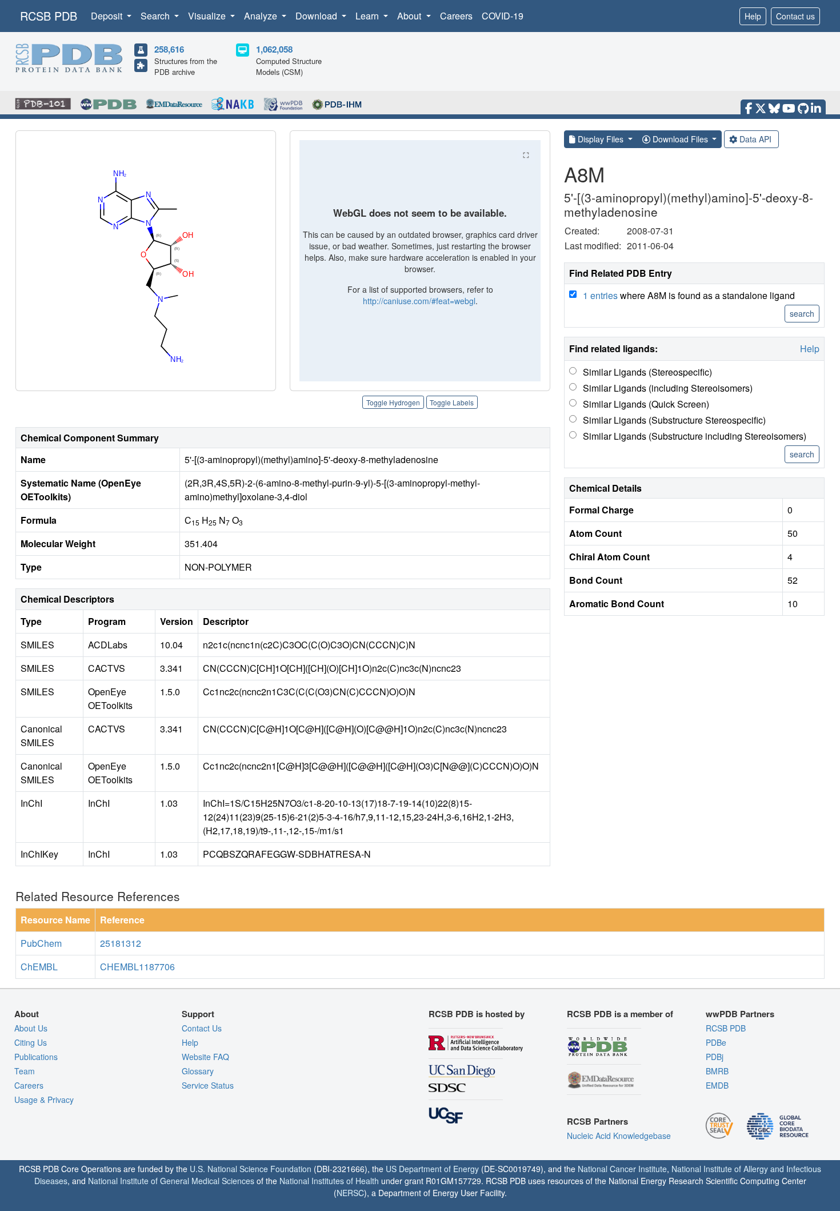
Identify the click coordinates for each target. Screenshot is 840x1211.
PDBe (716, 1042)
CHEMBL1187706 (137, 966)
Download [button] (317, 15)
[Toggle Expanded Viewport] (526, 155)
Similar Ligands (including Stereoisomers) (668, 388)
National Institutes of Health (329, 1180)
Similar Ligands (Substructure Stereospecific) (674, 420)
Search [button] (156, 15)
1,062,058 (274, 49)
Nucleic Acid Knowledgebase (619, 1135)
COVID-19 (502, 15)
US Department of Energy (432, 1168)
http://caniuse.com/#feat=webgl (419, 300)
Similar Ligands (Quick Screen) (646, 404)
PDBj (714, 1056)
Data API (755, 139)
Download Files (680, 139)
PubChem (41, 943)
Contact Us (202, 1028)
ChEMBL (39, 966)
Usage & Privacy (44, 1099)
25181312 (120, 943)
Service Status (208, 1085)
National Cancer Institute (622, 1168)
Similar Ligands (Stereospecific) (647, 372)
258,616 (169, 49)
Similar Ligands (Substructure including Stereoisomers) (694, 436)
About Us (30, 1028)
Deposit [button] (108, 15)
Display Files (600, 139)
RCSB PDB (48, 15)
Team (24, 1071)
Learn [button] (368, 15)
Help (753, 16)
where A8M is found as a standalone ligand (689, 295)
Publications (36, 1056)
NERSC (350, 1192)
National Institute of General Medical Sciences (171, 1180)
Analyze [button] (261, 15)
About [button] (410, 15)
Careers (456, 15)
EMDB (717, 1085)
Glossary (198, 1071)
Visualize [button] (208, 15)
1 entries (600, 295)
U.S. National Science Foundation (250, 1168)
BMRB (717, 1071)
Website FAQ (205, 1056)
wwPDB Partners (740, 1013)
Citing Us (30, 1042)
